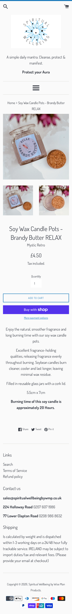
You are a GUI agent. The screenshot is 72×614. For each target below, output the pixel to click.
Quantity (36, 276)
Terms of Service (15, 470)
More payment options (36, 317)
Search (8, 464)
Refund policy (13, 476)
